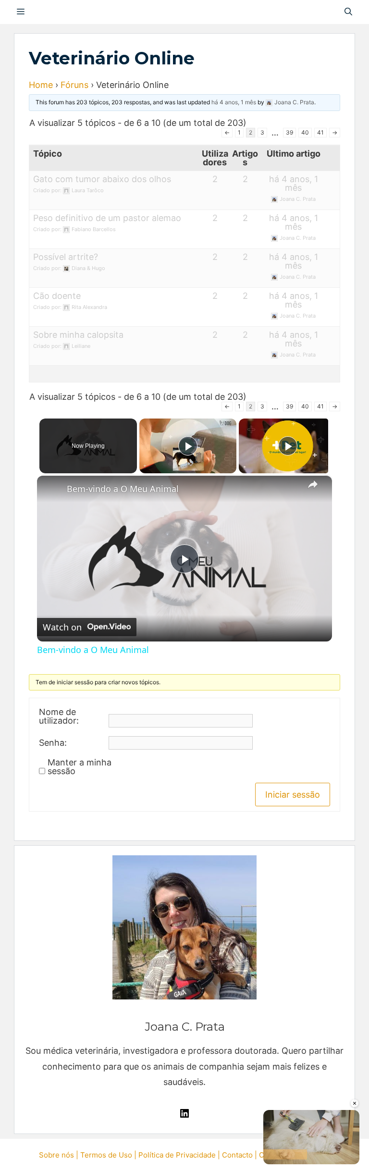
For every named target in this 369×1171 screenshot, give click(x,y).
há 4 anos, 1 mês (233, 102)
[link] (52, 491)
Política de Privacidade (177, 1154)
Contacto (237, 1154)
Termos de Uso (106, 1154)
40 (305, 132)
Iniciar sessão (292, 794)
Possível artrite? (65, 257)
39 (289, 132)
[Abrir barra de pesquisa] (348, 12)
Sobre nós (56, 1154)
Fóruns (74, 85)
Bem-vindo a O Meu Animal (123, 488)
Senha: (53, 743)
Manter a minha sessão (79, 767)
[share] (312, 484)
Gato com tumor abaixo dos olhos (102, 179)
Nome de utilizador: (59, 716)
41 (320, 132)
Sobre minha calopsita (78, 335)
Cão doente (57, 296)
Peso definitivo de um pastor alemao (107, 218)
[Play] (187, 446)
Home (41, 85)
